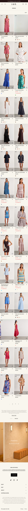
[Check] (15, 204)
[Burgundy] (17, 39)
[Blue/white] (1, 204)
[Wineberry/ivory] (15, 66)
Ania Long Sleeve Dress (20, 172)
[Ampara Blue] (1, 317)
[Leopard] (15, 232)
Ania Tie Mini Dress (5, 63)
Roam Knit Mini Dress (5, 256)
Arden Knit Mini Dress (19, 284)
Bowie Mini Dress (18, 63)
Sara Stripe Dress (4, 90)
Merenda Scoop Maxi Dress (18, 341)
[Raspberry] (15, 345)
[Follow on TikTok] (11, 480)
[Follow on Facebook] (17, 480)
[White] (22, 39)
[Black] (15, 39)
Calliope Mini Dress (5, 395)
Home (11, 418)
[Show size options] (12, 36)
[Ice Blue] (1, 290)
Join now (14, 474)
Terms (25, 508)
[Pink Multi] (1, 66)
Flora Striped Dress (19, 90)
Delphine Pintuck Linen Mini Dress (4, 285)
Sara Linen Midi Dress (19, 36)
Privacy (22, 508)
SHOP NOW (19, 1)
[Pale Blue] (20, 39)
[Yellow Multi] (17, 289)
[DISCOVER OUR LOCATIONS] (14, 442)
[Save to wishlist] (12, 34)
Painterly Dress (18, 256)
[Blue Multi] (1, 232)
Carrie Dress (3, 199)
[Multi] (15, 372)
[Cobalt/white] (1, 93)
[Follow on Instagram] (14, 480)
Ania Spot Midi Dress (19, 118)
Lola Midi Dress (4, 36)
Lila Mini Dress (18, 395)
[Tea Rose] (1, 39)
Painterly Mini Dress (19, 199)
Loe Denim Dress (4, 172)
